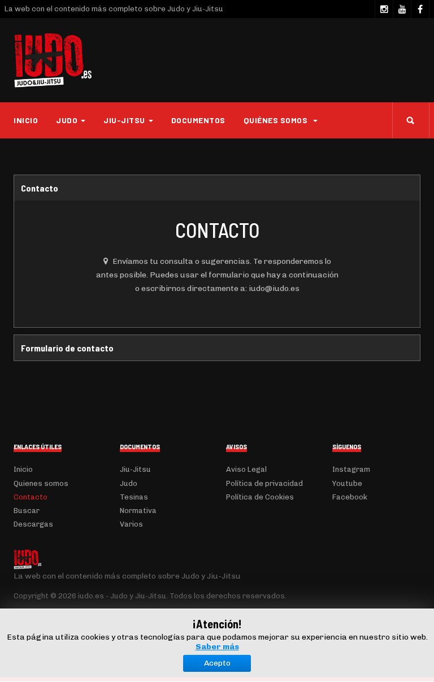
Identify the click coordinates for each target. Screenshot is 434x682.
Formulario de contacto (67, 347)
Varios (131, 524)
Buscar (27, 510)
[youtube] (402, 9)
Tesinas (134, 497)
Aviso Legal (246, 469)
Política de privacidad (264, 483)
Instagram (351, 469)
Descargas (33, 524)
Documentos (198, 120)
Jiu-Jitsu (135, 469)
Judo (128, 483)
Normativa (138, 510)
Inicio (26, 120)
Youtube (347, 483)
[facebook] (420, 9)
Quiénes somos (277, 120)
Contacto (39, 188)
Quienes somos (41, 483)
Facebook (349, 497)
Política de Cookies (260, 497)
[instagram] (384, 9)
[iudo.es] (53, 60)
